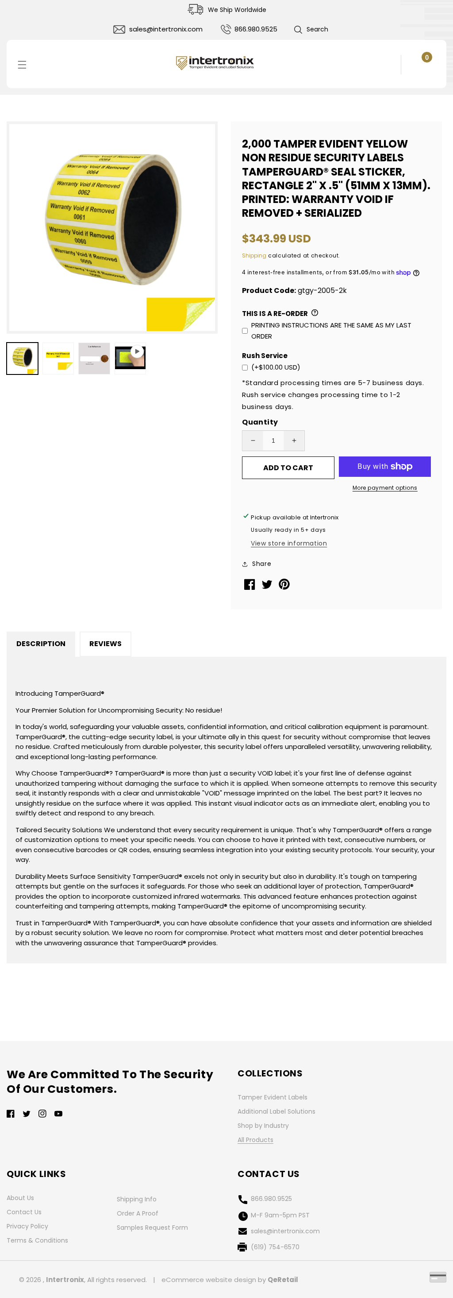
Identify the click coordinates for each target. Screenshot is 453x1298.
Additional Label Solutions (276, 1111)
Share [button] (261, 563)
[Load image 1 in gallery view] (22, 358)
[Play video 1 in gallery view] (130, 358)
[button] (310, 29)
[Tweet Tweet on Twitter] (267, 586)
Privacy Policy (27, 1226)
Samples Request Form (152, 1227)
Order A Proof (137, 1213)
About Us (20, 1197)
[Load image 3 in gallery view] (94, 358)
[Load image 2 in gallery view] (58, 358)
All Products (255, 1139)
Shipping (254, 255)
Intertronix (65, 1279)
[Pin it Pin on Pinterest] (285, 588)
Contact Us (24, 1212)
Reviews (105, 644)
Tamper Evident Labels (272, 1097)
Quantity (260, 422)
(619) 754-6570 (275, 1247)
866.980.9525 (255, 29)
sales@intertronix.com (166, 29)
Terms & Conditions (37, 1240)
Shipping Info (137, 1199)
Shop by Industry (263, 1125)
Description (40, 644)
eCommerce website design (208, 1279)
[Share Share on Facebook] (250, 587)
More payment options (385, 487)
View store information (289, 543)
